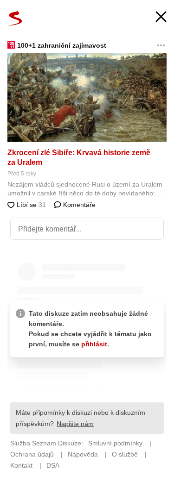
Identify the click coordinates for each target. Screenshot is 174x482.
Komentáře (78, 204)
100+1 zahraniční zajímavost (61, 45)
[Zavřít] (161, 18)
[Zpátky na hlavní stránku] (14, 18)
